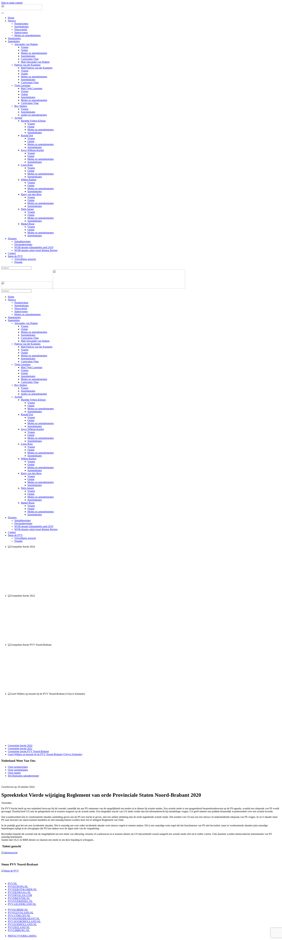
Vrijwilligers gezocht (25, 259)
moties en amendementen (34, 114)
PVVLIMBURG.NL (19, 930)
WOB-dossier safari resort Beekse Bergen (35, 250)
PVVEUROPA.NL (18, 886)
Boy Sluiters (20, 106)
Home (11, 17)
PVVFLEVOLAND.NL (21, 912)
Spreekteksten (21, 26)
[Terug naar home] (21, 9)
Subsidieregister (22, 241)
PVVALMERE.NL (18, 909)
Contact (12, 253)
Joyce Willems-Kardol (32, 150)
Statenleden (14, 41)
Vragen (24, 47)
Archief (18, 117)
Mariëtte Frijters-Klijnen (33, 120)
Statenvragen (21, 32)
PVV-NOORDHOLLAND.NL (24, 921)
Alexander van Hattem (26, 44)
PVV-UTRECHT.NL (19, 915)
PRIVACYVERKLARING (22, 935)
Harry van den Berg (31, 194)
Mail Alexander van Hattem (35, 62)
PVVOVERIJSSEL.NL (20, 901)
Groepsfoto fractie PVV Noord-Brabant (28, 751)
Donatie (18, 262)
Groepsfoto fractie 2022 (20, 748)
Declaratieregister (23, 244)
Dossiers (12, 238)
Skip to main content (12, 2)
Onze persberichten (18, 767)
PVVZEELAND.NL (19, 927)
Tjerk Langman (22, 85)
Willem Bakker (28, 179)
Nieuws (12, 20)
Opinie (24, 50)
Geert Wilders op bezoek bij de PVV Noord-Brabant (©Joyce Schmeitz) (45, 754)
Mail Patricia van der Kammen (36, 67)
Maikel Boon (27, 223)
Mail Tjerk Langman (31, 88)
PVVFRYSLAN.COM (20, 895)
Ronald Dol (27, 135)
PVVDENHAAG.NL (19, 892)
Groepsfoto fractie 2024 (20, 745)
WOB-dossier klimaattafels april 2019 (33, 247)
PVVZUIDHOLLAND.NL (22, 924)
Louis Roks (27, 165)
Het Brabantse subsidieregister (23, 775)
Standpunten (14, 38)
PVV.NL (12, 883)
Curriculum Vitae (30, 59)
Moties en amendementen (27, 35)
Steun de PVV (15, 256)
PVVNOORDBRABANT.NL (24, 918)
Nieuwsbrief (20, 29)
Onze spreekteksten (18, 769)
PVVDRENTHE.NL (19, 898)
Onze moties (14, 772)
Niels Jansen (27, 209)
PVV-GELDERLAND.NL (22, 904)
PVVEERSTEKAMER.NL (22, 889)
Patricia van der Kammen (27, 64)
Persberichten (21, 23)
